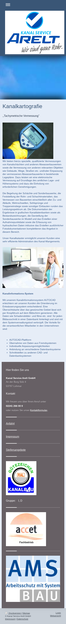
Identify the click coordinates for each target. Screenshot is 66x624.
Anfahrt (10, 423)
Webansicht (55, 616)
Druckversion (14, 613)
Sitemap (26, 613)
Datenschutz (22, 619)
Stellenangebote (16, 449)
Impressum (12, 436)
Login (58, 613)
